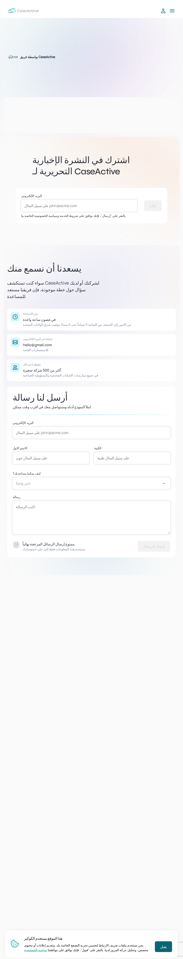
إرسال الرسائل (154, 546)
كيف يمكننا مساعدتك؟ (27, 473)
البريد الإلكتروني (31, 196)
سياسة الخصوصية (35, 950)
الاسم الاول (20, 448)
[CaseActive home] (23, 10)
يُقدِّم (153, 205)
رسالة (17, 497)
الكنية (97, 448)
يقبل (163, 946)
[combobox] (87, 483)
